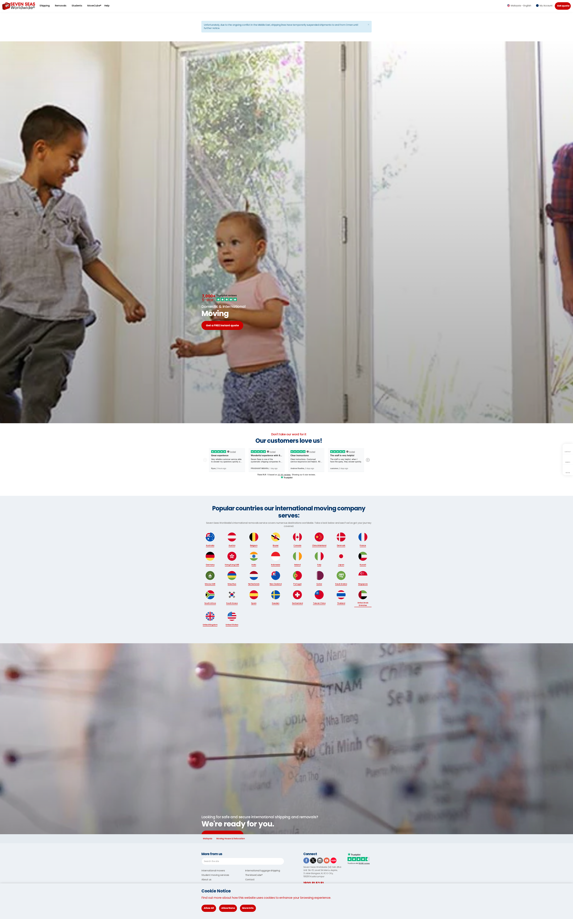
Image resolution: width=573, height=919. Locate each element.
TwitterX (313, 860)
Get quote (563, 5)
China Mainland (319, 545)
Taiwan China (319, 603)
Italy (319, 564)
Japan (341, 564)
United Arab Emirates (363, 604)
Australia (210, 545)
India (254, 564)
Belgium (253, 545)
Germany (210, 564)
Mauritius (232, 584)
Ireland (297, 564)
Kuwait (363, 564)
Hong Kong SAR (232, 564)
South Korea (232, 603)
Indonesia (275, 564)
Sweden (275, 603)
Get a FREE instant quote (222, 325)
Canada (297, 545)
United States (232, 624)
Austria (232, 545)
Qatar (319, 584)
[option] (286, 317)
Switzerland (297, 603)
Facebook (306, 860)
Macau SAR (210, 584)
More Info (248, 908)
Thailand (341, 603)
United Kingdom (210, 624)
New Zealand (276, 584)
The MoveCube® (254, 875)
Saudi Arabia (341, 584)
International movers (213, 870)
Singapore (363, 584)
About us (206, 879)
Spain (253, 603)
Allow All (209, 908)
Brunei (275, 545)
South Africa (210, 603)
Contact (250, 879)
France (363, 545)
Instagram (320, 860)
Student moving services (215, 875)
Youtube (327, 860)
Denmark (341, 545)
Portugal (297, 584)
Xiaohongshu (333, 860)
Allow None (228, 908)
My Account (546, 5)
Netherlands (253, 584)
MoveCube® (94, 5)
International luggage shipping (262, 870)
